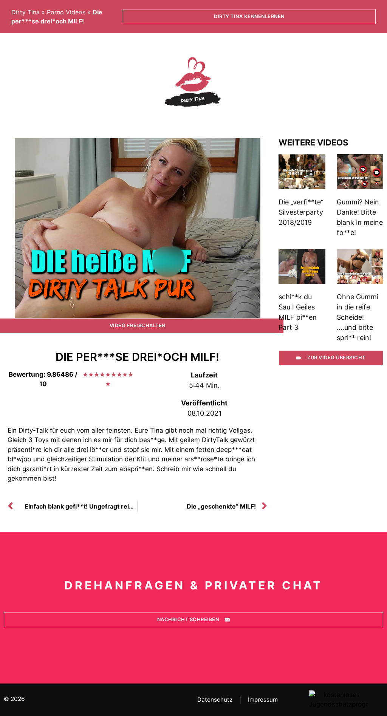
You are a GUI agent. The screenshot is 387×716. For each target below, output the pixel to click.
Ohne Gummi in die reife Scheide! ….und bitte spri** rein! (357, 317)
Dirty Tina (25, 12)
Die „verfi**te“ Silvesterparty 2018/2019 (301, 212)
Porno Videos (66, 12)
